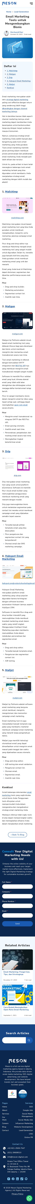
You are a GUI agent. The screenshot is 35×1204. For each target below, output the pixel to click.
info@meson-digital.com (17, 1157)
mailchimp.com (17, 218)
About (4, 1110)
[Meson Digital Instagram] (8, 1179)
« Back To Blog (17, 834)
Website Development (23, 1127)
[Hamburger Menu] (31, 3)
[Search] (29, 1040)
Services (5, 1114)
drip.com (17, 475)
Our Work (4, 1118)
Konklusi (10, 88)
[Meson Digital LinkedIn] (17, 1179)
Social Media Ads (25, 1120)
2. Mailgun (11, 74)
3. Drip (10, 77)
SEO (31, 1107)
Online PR (28, 1137)
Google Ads (28, 1110)
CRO (31, 1134)
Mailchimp (11, 191)
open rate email (21, 405)
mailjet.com (17, 698)
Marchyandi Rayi (16, 32)
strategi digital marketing (17, 99)
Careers (5, 1123)
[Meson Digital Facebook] (13, 1179)
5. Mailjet (11, 84)
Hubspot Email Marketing (13, 557)
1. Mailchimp (12, 71)
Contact (5, 1130)
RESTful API (20, 366)
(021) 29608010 (14, 1152)
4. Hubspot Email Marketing (18, 81)
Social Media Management (27, 1115)
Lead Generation (21, 12)
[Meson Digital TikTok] (22, 1179)
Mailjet (9, 670)
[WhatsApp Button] (29, 1198)
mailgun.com (17, 334)
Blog (4, 1127)
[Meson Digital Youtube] (26, 1179)
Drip (7, 451)
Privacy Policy (17, 1194)
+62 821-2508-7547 (16, 1148)
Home (8, 12)
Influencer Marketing (24, 1123)
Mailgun (10, 306)
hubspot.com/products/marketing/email (18, 583)
